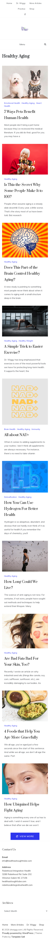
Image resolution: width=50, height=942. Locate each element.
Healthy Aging (28, 103)
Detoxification (10, 497)
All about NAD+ (16, 435)
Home (9, 3)
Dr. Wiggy (20, 3)
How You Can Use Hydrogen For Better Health (21, 509)
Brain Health (9, 429)
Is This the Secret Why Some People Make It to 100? (23, 190)
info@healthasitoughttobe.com (17, 860)
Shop (31, 9)
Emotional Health (12, 103)
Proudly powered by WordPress (18, 933)
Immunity (36, 429)
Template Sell (18, 936)
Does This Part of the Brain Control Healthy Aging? (22, 273)
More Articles (36, 3)
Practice (21, 9)
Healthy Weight (26, 341)
